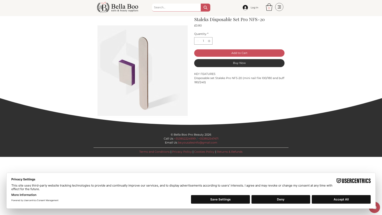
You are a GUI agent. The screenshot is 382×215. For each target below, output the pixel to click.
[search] (205, 8)
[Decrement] (197, 40)
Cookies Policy (204, 151)
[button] (269, 7)
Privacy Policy (182, 151)
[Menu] (279, 7)
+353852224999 (185, 138)
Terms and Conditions (154, 151)
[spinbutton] (203, 40)
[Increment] (209, 40)
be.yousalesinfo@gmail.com (197, 142)
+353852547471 (208, 138)
